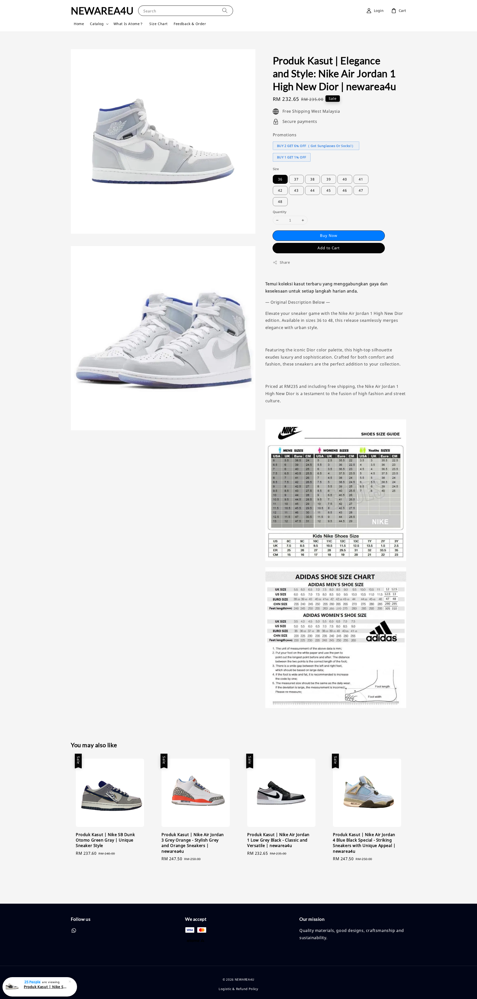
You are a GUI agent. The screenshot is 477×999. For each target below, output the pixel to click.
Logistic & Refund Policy (238, 989)
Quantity (280, 212)
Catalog (97, 24)
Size (276, 169)
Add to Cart (329, 247)
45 (328, 190)
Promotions (285, 135)
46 (345, 190)
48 (280, 201)
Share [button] (285, 262)
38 (312, 179)
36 (280, 179)
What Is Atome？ (128, 23)
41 (361, 179)
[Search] (225, 10)
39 (328, 179)
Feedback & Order (190, 23)
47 (361, 190)
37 (296, 179)
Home (79, 23)
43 (296, 190)
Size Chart (158, 23)
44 (312, 190)
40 (345, 179)
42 (280, 190)
